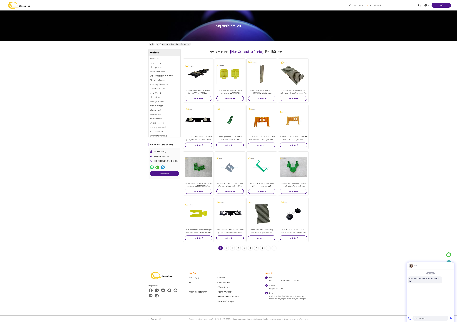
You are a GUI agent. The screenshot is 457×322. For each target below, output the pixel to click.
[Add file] (410, 318)
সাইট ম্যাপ (161, 319)
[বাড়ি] (162, 278)
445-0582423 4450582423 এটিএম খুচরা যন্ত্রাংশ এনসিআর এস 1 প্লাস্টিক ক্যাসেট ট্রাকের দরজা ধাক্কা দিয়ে (198, 140)
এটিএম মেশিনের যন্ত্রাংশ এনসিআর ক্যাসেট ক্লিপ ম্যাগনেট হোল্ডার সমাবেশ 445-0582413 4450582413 (198, 233)
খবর (371, 5)
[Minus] (451, 265)
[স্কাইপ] (163, 167)
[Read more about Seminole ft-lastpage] (274, 248)
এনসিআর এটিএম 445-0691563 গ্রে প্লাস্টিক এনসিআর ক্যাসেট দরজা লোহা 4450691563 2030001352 (261, 233)
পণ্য (366, 5)
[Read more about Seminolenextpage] (268, 248)
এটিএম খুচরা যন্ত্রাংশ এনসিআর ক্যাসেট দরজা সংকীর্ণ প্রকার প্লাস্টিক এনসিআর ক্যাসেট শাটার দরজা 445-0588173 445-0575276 (293, 93)
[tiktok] (169, 290)
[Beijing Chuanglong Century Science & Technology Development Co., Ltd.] (19, 5)
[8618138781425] (175, 290)
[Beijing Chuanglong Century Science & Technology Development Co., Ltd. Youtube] (163, 290)
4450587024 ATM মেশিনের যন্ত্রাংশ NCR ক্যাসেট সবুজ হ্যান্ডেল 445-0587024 (262, 186)
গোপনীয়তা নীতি (153, 319)
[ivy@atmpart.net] (157, 295)
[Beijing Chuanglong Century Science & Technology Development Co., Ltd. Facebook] (151, 290)
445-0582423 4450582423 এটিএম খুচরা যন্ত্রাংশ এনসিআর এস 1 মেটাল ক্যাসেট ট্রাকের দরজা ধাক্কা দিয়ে (230, 233)
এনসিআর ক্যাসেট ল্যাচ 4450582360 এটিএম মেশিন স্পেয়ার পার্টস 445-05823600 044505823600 (230, 140)
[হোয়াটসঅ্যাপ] (152, 167)
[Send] (451, 318)
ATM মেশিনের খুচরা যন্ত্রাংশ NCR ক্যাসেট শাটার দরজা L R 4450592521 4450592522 (230, 93)
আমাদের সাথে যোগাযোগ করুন (379, 5)
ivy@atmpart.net (162, 156)
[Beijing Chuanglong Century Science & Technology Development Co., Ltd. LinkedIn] (157, 290)
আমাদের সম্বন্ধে (358, 5)
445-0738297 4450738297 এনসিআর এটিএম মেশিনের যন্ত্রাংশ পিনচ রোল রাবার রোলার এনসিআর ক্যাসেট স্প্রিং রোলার (293, 233)
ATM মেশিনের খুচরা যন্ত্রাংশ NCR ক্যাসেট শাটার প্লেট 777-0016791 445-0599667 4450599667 (198, 93)
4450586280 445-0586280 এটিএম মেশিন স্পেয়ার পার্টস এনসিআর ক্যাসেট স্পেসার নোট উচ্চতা (261, 140)
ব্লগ (190, 287)
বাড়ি (350, 5)
